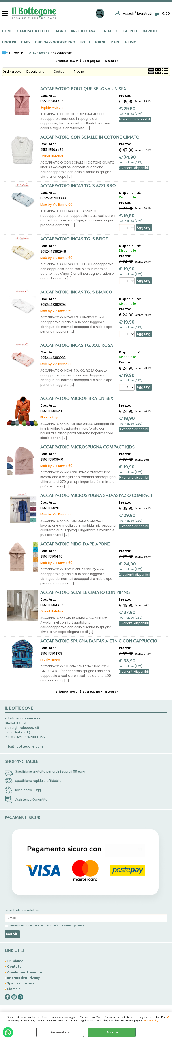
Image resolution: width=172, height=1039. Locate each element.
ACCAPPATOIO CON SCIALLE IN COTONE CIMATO (90, 136)
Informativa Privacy (23, 978)
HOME (7, 31)
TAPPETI (130, 31)
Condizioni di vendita (24, 972)
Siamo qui (15, 989)
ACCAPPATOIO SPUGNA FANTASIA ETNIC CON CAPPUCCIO (98, 640)
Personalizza (60, 1032)
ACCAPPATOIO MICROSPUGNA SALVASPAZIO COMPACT (96, 495)
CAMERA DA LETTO (33, 31)
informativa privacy (70, 925)
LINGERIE (9, 42)
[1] (127, 281)
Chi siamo (15, 961)
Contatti (14, 966)
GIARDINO (150, 31)
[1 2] (127, 335)
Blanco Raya (49, 417)
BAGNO (59, 31)
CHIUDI (168, 1016)
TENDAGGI (109, 31)
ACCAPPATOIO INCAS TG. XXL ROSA (76, 345)
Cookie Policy (150, 1020)
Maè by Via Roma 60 (56, 204)
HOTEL (85, 42)
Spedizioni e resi (20, 983)
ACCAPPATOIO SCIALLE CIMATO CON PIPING (85, 592)
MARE (115, 42)
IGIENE (100, 42)
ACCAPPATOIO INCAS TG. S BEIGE (74, 238)
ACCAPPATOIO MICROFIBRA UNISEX (76, 398)
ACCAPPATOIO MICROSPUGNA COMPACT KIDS (87, 446)
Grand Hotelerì (51, 156)
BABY (25, 42)
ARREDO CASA (83, 31)
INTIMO (130, 42)
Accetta (112, 1032)
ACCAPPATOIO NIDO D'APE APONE (75, 543)
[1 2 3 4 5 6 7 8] (127, 228)
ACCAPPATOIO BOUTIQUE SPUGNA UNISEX (83, 88)
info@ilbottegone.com (24, 746)
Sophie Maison (51, 107)
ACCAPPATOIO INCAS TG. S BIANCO (76, 291)
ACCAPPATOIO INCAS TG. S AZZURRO (78, 185)
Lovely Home (50, 660)
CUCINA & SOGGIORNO (55, 42)
